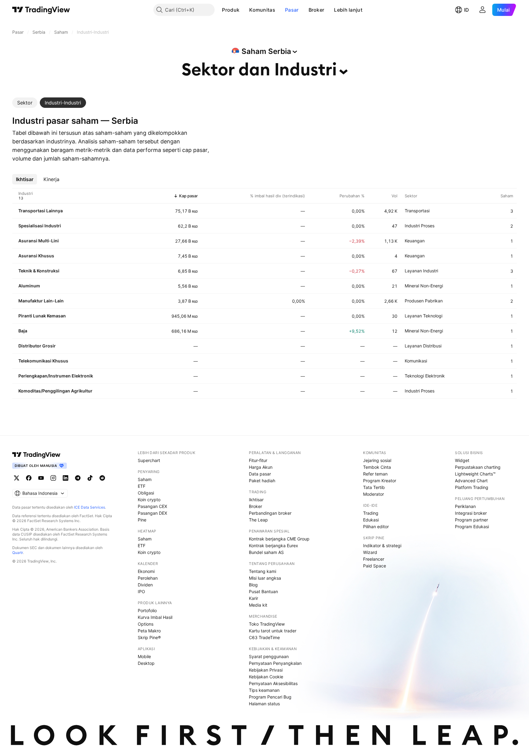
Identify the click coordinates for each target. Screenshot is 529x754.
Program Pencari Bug (270, 696)
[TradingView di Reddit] (102, 478)
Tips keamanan (264, 690)
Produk (230, 10)
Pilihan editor (376, 526)
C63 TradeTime (264, 637)
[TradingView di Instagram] (53, 478)
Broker (317, 10)
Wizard (370, 552)
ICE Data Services (89, 507)
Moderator (373, 494)
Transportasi (417, 210)
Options (145, 624)
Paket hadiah (262, 480)
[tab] (24, 102)
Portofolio (147, 610)
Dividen (145, 584)
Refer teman (375, 473)
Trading (370, 513)
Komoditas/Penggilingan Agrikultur (55, 390)
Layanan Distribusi (423, 345)
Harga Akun (260, 467)
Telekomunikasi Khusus (43, 360)
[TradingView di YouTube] (41, 478)
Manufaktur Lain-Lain (41, 300)
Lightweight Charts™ (475, 473)
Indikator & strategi (382, 545)
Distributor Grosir (37, 345)
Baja (22, 330)
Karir (253, 598)
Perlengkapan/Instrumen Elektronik (55, 375)
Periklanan (465, 506)
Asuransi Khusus (36, 255)
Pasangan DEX (152, 513)
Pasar (292, 10)
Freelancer (373, 559)
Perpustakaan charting (478, 467)
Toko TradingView (267, 624)
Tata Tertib (374, 487)
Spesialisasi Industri (39, 225)
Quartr (17, 552)
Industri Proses (419, 225)
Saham (145, 479)
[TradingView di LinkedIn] (65, 478)
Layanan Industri (421, 270)
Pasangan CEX (152, 506)
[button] (244, 10)
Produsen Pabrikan (424, 300)
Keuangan (415, 240)
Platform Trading (471, 487)
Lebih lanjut (348, 10)
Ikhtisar (256, 499)
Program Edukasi (472, 526)
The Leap (258, 519)
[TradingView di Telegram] (77, 478)
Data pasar (260, 473)
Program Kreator (379, 480)
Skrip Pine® (149, 637)
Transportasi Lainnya (40, 210)
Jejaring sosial (377, 460)
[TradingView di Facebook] (28, 478)
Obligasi (146, 492)
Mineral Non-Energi (424, 285)
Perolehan (148, 578)
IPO (141, 591)
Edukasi (371, 519)
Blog (253, 584)
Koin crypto (149, 499)
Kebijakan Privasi (266, 670)
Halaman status (264, 703)
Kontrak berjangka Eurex (273, 545)
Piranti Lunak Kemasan (42, 315)
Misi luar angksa (265, 578)
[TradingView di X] (16, 478)
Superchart (149, 460)
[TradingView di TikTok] (90, 478)
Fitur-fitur (258, 460)
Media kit (258, 605)
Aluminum (29, 285)
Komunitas (262, 10)
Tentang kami (262, 571)
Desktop (146, 663)
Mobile (144, 656)
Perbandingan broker (270, 513)
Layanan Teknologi (423, 315)
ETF (141, 486)
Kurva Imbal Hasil (155, 617)
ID (466, 10)
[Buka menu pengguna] (482, 10)
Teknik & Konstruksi (38, 270)
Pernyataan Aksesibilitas (273, 683)
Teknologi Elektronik (425, 375)
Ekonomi (146, 571)
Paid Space (374, 565)
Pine (142, 519)
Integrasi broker (471, 513)
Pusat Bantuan (263, 591)
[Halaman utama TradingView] (41, 10)
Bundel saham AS (266, 552)
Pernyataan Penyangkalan (275, 663)
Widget (462, 460)
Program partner (471, 519)
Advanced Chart (471, 480)
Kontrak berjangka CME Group (279, 538)
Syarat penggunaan (269, 656)
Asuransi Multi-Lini (38, 240)
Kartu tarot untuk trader (272, 630)
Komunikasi (416, 360)
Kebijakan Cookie (266, 676)
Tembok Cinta (377, 467)
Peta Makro (149, 630)
